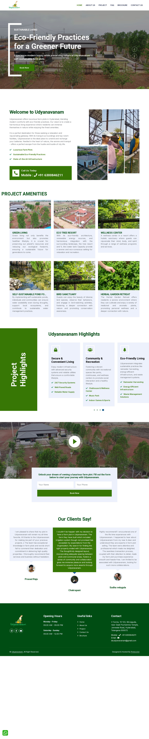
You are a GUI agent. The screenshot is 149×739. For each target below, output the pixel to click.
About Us (90, 5)
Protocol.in (135, 652)
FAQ (112, 5)
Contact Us (137, 5)
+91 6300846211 (50, 175)
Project (103, 5)
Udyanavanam (17, 652)
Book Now (24, 68)
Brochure (122, 5)
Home (79, 5)
